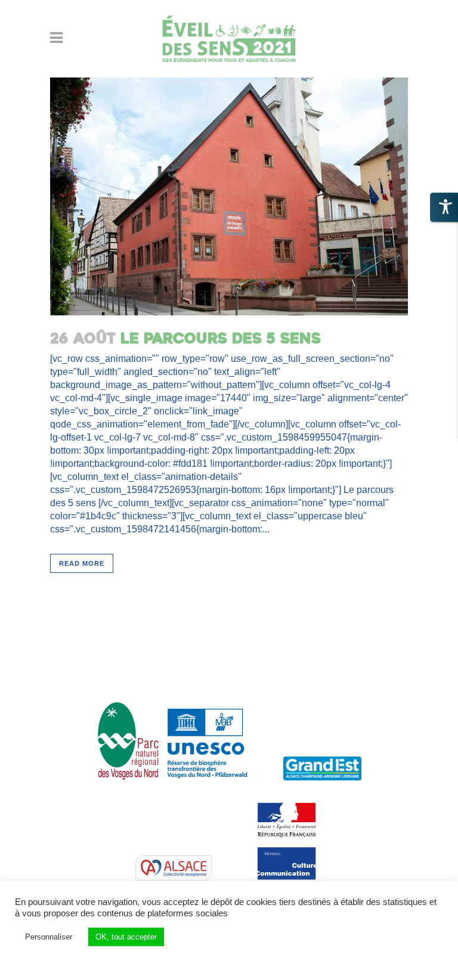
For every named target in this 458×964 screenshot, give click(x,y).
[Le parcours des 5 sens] (229, 196)
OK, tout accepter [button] (126, 936)
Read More (81, 563)
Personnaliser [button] (48, 936)
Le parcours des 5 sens (220, 339)
